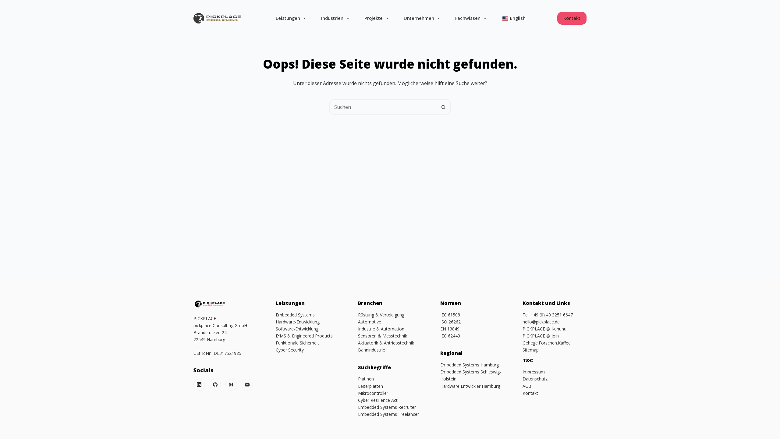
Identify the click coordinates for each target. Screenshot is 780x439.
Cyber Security (290, 350)
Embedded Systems (295, 315)
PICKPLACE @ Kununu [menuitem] (544, 329)
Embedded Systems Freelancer (388, 414)
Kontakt (571, 18)
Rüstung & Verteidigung (381, 315)
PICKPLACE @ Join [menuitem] (541, 336)
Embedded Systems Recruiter (387, 407)
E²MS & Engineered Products (304, 336)
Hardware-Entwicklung (298, 322)
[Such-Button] (443, 107)
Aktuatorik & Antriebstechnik (386, 343)
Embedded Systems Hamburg (469, 365)
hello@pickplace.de (541, 322)
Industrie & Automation (381, 329)
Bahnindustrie (371, 350)
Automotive (369, 322)
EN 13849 (449, 329)
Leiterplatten (370, 386)
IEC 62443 (450, 336)
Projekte (373, 18)
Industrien (332, 18)
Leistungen (288, 18)
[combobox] (383, 107)
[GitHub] (215, 385)
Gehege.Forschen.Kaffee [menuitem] (547, 343)
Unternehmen (419, 18)
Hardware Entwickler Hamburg (470, 386)
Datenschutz (535, 379)
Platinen (366, 379)
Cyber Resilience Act (378, 400)
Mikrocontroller (373, 393)
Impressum (534, 372)
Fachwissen (467, 18)
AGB (527, 386)
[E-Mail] (247, 385)
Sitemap (531, 350)
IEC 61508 (450, 315)
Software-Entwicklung (297, 329)
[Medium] (231, 385)
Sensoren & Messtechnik (382, 336)
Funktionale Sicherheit (297, 343)
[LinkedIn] (199, 385)
